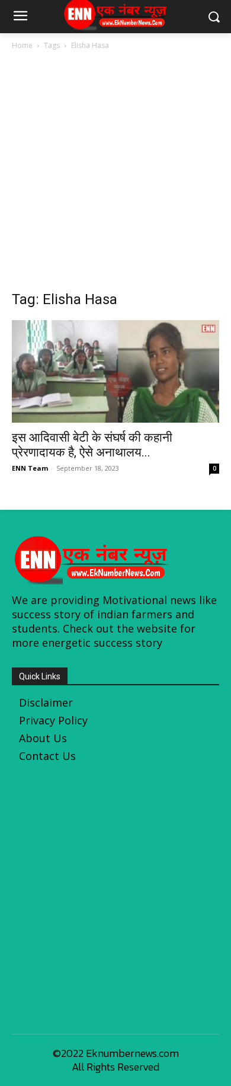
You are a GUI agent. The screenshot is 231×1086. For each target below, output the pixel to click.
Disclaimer (46, 702)
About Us (43, 738)
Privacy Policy (53, 720)
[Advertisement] (115, 173)
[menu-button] (20, 17)
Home (22, 45)
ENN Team (30, 468)
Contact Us (47, 756)
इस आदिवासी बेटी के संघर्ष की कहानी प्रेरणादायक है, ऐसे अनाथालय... (92, 444)
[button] (213, 17)
